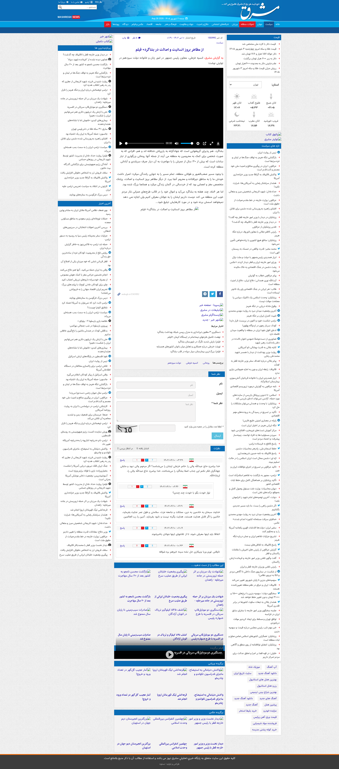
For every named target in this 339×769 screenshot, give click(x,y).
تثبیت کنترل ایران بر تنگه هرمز (261, 316)
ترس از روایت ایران (267, 152)
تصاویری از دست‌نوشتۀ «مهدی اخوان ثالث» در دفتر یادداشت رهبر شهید (255, 341)
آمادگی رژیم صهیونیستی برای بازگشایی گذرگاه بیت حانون (87, 166)
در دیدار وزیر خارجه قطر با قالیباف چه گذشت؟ (254, 222)
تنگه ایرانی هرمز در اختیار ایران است (258, 425)
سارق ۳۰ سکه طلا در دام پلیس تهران (89, 129)
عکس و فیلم (137, 24)
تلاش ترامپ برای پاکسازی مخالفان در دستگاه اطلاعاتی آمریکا (87, 368)
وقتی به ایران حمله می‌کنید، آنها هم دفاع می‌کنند (84, 270)
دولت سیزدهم (174, 363)
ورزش (235, 24)
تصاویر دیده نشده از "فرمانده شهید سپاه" (87, 59)
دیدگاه (125, 24)
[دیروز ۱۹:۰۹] (169, 581)
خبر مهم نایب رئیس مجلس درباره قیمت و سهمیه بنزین (254, 629)
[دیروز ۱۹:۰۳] (206, 728)
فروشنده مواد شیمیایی (265, 723)
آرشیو (87, 2)
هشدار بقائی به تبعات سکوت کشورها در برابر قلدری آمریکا (256, 604)
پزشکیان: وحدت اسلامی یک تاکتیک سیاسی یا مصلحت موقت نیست (256, 299)
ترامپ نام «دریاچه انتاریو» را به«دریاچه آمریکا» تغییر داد (87, 442)
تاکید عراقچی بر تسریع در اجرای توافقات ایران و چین (255, 469)
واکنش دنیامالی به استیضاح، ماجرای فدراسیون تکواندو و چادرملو (208, 699)
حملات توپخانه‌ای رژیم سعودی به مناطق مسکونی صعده (86, 220)
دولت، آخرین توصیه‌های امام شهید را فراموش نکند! (256, 499)
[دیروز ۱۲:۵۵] (169, 619)
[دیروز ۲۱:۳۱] (206, 679)
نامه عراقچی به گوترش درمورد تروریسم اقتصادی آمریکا (255, 388)
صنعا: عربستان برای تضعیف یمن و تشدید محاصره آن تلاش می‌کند (89, 416)
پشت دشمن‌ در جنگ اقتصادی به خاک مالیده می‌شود (257, 269)
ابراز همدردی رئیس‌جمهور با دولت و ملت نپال (254, 257)
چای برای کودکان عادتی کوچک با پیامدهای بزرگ (85, 284)
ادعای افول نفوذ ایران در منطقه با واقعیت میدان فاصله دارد (255, 332)
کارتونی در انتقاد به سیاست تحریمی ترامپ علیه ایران (86, 188)
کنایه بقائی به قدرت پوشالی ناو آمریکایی (257, 347)
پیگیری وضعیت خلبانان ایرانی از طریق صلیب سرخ (170, 598)
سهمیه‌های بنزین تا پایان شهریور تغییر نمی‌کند (254, 580)
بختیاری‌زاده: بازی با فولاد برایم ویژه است (88, 471)
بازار (107, 24)
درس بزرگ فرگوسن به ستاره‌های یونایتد (88, 195)
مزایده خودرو (270, 711)
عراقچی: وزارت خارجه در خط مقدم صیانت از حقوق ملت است (257, 202)
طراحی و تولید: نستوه (169, 764)
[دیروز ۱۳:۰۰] (169, 728)
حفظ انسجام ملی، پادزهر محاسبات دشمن (256, 449)
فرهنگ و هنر (170, 24)
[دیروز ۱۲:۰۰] (133, 728)
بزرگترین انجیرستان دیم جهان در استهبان (133, 746)
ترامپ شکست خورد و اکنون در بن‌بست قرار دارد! (252, 321)
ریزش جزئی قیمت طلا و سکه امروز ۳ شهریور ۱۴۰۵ (256, 70)
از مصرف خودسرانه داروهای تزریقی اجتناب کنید (85, 280)
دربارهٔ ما (62, 2)
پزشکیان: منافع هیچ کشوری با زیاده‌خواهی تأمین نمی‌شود (255, 242)
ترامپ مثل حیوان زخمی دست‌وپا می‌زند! (88, 393)
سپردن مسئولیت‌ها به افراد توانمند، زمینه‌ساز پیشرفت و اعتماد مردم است (256, 437)
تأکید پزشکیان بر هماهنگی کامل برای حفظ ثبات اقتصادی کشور (255, 482)
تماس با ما (75, 2)
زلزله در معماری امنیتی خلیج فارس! (259, 420)
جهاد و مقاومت (186, 24)
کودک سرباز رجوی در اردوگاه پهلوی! (259, 325)
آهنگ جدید (252, 705)
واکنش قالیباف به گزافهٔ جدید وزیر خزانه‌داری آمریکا (256, 176)
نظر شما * (216, 403)
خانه (278, 24)
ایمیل (219, 393)
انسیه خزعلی (192, 363)
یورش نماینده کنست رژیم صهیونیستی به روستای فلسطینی (86, 433)
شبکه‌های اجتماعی (220, 24)
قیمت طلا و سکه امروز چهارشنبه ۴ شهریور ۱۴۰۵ (252, 49)
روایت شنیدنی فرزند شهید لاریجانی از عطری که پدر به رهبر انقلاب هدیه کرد (86, 83)
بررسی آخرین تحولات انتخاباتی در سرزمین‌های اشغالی (87, 229)
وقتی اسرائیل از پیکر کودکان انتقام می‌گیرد (87, 375)
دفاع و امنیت (203, 24)
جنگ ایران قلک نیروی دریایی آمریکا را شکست (85, 466)
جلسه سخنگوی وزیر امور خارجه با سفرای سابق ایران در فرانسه (256, 612)
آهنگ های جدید (268, 698)
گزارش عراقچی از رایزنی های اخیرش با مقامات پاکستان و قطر (256, 551)
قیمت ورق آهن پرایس (265, 717)
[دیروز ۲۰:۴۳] (169, 679)
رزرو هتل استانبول (267, 686)
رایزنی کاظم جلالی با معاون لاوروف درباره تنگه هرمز (256, 233)
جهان (259, 24)
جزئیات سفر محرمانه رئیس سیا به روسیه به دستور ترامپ (85, 237)
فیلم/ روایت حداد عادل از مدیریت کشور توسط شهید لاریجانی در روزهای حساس (87, 157)
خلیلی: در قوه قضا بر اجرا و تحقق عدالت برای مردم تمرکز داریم (256, 655)
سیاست (268, 24)
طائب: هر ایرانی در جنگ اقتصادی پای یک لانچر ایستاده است (255, 291)
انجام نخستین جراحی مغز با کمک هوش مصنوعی (84, 275)
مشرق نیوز (251, 10)
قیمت (277, 37)
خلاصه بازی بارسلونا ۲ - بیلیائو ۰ (92, 321)
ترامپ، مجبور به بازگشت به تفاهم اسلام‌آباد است (252, 475)
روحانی (206, 363)
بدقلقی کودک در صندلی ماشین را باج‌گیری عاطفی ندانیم (85, 332)
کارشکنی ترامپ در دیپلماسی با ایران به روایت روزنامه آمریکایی (87, 408)
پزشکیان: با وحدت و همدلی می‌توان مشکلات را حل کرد (255, 405)
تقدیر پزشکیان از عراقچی (264, 227)
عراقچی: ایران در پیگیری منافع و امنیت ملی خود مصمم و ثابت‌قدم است (255, 168)
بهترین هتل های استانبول (263, 680)
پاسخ (122, 460)
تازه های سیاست (271, 146)
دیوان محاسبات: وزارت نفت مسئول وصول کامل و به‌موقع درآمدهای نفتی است (254, 490)
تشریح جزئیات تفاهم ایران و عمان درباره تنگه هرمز (256, 538)
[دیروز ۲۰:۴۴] (206, 581)
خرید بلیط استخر (248, 711)
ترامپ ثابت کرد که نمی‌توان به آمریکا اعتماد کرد (85, 303)
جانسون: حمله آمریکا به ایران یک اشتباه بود (87, 134)
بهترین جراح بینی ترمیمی (263, 692)
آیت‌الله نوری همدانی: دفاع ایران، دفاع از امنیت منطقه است (255, 282)
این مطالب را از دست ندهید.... (207, 565)
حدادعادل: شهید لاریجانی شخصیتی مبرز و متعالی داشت (254, 193)
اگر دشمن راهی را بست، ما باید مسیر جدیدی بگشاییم (256, 507)
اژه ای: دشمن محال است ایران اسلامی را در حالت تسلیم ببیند (254, 460)
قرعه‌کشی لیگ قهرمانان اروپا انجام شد (172, 697)
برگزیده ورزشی (215, 663)
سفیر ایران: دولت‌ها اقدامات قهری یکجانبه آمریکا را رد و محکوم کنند (254, 529)
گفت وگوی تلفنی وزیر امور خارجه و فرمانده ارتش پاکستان (254, 560)
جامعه (158, 24)
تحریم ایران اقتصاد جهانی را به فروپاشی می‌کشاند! (90, 291)
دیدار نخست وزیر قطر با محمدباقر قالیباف (87, 545)
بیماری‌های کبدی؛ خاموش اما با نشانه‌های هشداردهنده (89, 122)
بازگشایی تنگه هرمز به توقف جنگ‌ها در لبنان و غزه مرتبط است (256, 159)
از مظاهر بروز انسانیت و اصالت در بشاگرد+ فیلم (170, 50)
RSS (97, 2)
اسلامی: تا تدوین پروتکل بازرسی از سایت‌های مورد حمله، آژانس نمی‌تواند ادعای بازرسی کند (256, 397)
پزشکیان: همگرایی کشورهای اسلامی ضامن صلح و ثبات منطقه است (254, 638)
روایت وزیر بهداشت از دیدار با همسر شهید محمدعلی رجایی (257, 354)
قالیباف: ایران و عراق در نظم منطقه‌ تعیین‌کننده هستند (255, 587)
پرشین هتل (270, 705)
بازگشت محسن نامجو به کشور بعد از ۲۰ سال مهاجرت (134, 598)
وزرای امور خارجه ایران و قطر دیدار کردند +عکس (253, 262)
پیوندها (116, 24)
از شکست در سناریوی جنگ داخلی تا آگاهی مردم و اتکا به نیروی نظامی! (255, 573)
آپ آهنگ (272, 667)
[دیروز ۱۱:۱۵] (133, 679)
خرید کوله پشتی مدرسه (264, 730)
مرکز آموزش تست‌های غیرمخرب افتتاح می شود (253, 430)
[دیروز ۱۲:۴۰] (133, 619)
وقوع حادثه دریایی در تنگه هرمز (261, 306)
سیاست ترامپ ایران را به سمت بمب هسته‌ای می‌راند (87, 149)
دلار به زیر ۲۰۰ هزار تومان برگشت (259, 58)
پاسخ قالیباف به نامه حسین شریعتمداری (257, 453)
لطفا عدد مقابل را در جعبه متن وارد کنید (203, 427)
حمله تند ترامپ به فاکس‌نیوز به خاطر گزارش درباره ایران (88, 246)
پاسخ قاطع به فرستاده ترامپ (262, 444)
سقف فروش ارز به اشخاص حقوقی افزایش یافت (84, 173)
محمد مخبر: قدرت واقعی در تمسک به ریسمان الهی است (256, 251)
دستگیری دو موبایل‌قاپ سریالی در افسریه (198, 652)
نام (220, 384)
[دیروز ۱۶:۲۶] (169, 654)
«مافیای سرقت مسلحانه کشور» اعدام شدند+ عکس (256, 521)
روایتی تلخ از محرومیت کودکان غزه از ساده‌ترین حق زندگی (86, 254)
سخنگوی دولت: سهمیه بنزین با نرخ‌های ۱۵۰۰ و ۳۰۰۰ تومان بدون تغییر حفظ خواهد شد (255, 595)
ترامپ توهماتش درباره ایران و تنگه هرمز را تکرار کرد (86, 92)
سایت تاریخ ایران (242, 673)
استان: (275, 85)
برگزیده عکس (216, 712)
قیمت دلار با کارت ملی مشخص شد (259, 44)
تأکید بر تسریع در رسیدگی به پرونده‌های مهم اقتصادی (256, 414)
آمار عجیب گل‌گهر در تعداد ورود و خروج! (133, 697)
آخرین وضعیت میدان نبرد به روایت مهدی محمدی (252, 311)
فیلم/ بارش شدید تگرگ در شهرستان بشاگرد (199, 342)
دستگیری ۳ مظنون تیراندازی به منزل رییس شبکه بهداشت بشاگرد (189, 332)
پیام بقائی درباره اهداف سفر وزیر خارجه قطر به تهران (255, 363)
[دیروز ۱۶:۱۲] (133, 581)
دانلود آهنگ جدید (267, 673)
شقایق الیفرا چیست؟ (97, 307)
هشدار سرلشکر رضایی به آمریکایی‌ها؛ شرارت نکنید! (256, 185)
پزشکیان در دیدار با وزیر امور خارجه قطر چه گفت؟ (252, 217)
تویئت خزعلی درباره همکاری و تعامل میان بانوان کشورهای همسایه (189, 346)
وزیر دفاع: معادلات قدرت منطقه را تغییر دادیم (85, 532)
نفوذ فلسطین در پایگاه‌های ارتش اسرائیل (88, 356)
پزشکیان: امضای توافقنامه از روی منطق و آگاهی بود (255, 646)
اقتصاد (149, 24)
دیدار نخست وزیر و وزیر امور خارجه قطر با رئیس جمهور (208, 746)
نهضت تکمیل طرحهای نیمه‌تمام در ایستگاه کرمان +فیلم (194, 337)
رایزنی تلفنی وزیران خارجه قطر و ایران (258, 567)
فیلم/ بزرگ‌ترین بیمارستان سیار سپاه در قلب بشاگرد (195, 351)
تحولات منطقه (247, 24)
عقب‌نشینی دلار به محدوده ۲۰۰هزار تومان (256, 63)
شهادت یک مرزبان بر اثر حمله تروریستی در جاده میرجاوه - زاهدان (208, 600)
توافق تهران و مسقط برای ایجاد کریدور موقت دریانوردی (256, 621)
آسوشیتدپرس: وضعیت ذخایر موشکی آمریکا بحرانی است (88, 477)
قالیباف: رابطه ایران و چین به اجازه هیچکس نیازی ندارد (254, 371)
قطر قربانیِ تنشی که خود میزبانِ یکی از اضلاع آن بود (86, 263)
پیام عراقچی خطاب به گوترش (262, 275)
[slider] (144, 143)
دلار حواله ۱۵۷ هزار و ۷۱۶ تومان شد (258, 54)
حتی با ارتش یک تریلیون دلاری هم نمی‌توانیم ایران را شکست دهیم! (87, 114)
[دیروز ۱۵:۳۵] (206, 619)
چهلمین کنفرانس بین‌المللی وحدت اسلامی (173, 746)
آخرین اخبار (105, 204)
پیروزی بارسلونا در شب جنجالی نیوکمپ (89, 326)
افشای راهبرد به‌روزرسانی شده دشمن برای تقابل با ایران (255, 210)
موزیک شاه (254, 667)
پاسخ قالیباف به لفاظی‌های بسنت (260, 545)
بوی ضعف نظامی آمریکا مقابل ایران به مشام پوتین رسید (85, 212)
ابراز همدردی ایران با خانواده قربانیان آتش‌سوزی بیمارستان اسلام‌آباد (255, 380)
